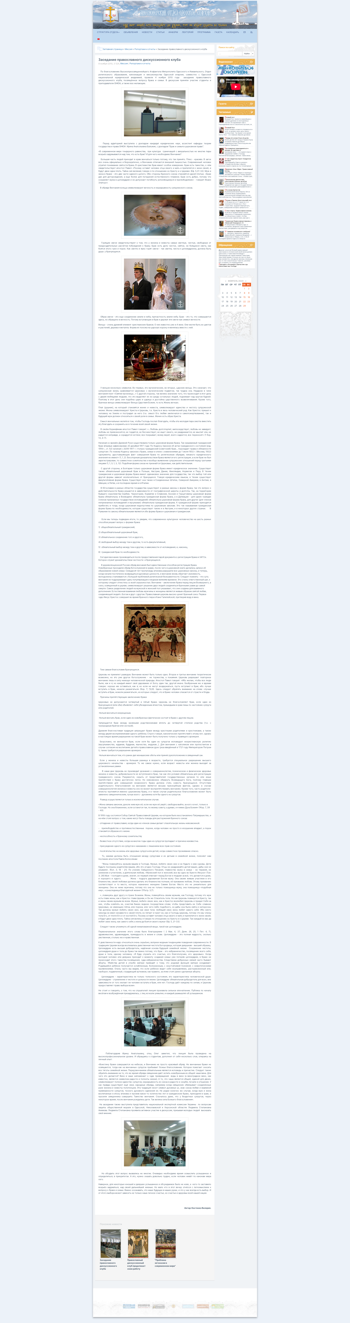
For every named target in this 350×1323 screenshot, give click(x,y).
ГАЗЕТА (218, 32)
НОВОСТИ (147, 32)
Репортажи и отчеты (140, 63)
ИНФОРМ (173, 32)
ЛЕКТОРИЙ (187, 32)
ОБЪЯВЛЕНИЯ (131, 32)
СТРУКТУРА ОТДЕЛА (107, 32)
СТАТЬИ (160, 32)
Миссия (124, 63)
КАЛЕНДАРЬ (232, 32)
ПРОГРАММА (204, 32)
